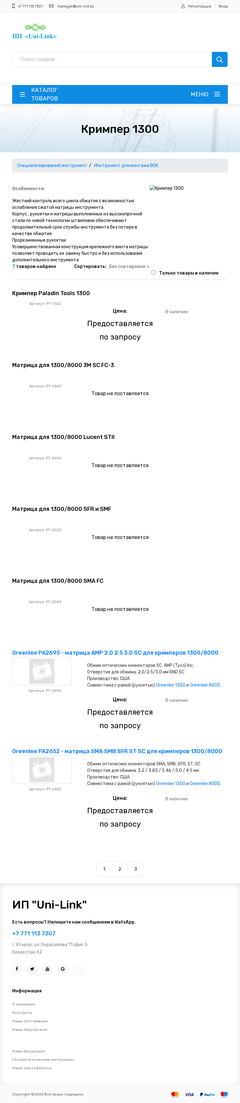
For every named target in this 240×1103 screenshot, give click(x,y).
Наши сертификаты (31, 1068)
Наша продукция (28, 1051)
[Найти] (220, 59)
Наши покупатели (29, 1029)
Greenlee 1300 (170, 685)
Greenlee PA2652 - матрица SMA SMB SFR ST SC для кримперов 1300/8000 (117, 751)
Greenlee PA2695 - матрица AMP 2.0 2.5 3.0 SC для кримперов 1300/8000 (115, 652)
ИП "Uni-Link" (49, 904)
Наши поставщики (30, 1021)
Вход (223, 6)
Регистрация (199, 6)
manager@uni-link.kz (76, 6)
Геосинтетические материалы (43, 1059)
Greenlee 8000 (205, 685)
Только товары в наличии (188, 273)
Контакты (22, 1012)
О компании (23, 1004)
